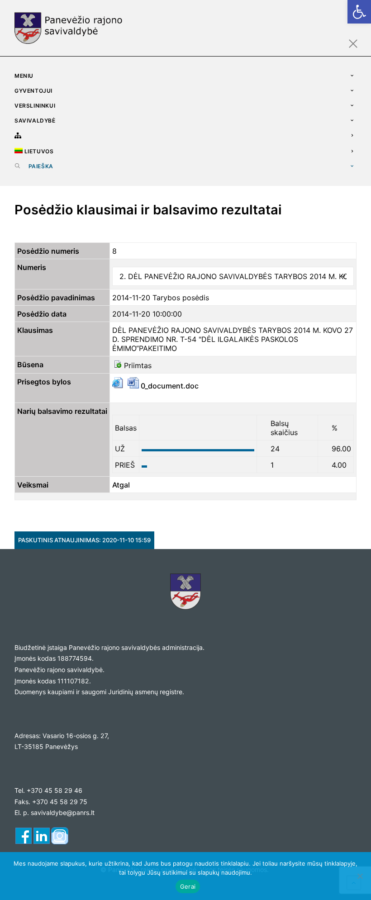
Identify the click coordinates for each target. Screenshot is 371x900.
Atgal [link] (121, 484)
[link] (359, 12)
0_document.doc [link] (169, 385)
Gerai (187, 886)
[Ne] (359, 876)
